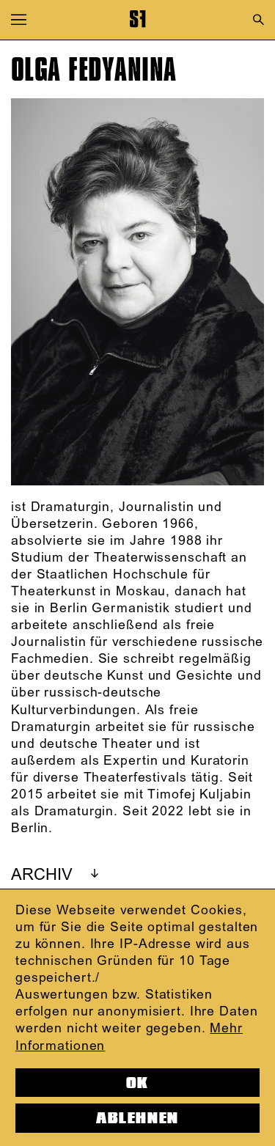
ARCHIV (42, 875)
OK (137, 1083)
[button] (18, 19)
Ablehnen (137, 1118)
